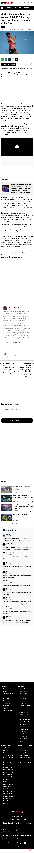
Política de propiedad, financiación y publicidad (13, 831)
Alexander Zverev (11, 126)
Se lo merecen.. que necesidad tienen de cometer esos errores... (16, 612)
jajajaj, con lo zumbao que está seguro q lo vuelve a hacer (17, 567)
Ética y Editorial (8, 823)
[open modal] (32, 3)
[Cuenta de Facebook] (13, 843)
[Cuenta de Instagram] (17, 843)
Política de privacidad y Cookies (17, 819)
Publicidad (6, 835)
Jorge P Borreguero (10, 29)
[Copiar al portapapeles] (16, 59)
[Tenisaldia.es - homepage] (7, 2)
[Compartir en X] (9, 59)
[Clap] (5, 355)
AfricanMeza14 (10, 553)
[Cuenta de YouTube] (25, 843)
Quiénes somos (17, 816)
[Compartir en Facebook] (6, 59)
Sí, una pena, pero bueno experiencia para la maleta (16, 585)
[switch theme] (28, 3)
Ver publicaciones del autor (13, 342)
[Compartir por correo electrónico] (13, 59)
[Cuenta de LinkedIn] (21, 843)
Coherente (9, 543)
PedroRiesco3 (10, 616)
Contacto (15, 835)
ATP (3, 27)
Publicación (17, 420)
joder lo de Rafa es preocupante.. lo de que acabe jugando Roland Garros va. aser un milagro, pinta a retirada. (17, 603)
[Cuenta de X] (9, 843)
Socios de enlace (25, 835)
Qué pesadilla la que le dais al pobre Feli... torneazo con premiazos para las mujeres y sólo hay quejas (16, 621)
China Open (21, 75)
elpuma (8, 534)
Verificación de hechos (23, 823)
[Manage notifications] (30, 849)
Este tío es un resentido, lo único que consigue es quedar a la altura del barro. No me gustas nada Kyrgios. (16, 548)
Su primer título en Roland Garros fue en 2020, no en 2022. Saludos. (16, 558)
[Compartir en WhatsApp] (2, 59)
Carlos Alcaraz (6, 69)
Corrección (17, 826)
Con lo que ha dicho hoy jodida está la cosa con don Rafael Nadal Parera (16, 593)
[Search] (25, 3)
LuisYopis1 (9, 562)
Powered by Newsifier (17, 846)
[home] (2, 8)
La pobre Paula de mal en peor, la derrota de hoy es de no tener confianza (16, 577)
